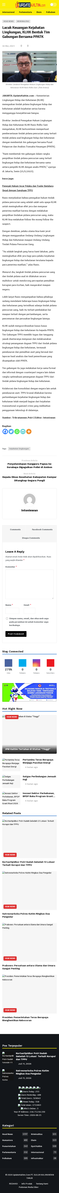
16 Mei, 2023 (8, 46)
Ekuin (43, 1140)
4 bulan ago (31, 767)
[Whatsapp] (17, 431)
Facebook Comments (42, 529)
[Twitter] (11, 431)
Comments (15, 529)
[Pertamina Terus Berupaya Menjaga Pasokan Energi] (11, 764)
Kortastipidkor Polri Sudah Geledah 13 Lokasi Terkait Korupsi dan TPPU (36, 1056)
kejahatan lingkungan (19, 449)
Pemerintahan (15, 1146)
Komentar (11, 566)
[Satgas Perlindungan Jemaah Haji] (11, 781)
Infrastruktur (43, 1158)
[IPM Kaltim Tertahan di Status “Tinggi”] (29, 734)
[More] (28, 431)
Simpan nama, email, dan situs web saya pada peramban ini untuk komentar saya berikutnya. (29, 622)
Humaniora (15, 1140)
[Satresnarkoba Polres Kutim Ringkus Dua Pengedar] (29, 890)
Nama (9, 604)
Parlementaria (15, 1152)
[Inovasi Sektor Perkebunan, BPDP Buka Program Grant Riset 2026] (11, 798)
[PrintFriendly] (23, 431)
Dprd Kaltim (43, 1146)
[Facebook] (5, 431)
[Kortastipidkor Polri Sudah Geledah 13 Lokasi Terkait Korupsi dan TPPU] (29, 838)
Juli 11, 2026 (24, 1064)
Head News (9, 21)
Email (27, 604)
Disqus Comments (31, 538)
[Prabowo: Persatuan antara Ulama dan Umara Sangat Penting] (29, 942)
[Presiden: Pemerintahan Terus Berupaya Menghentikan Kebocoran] (29, 994)
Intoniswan (29, 510)
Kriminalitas (23, 21)
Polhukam (15, 1158)
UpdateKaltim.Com (21, 1175)
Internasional (43, 1152)
